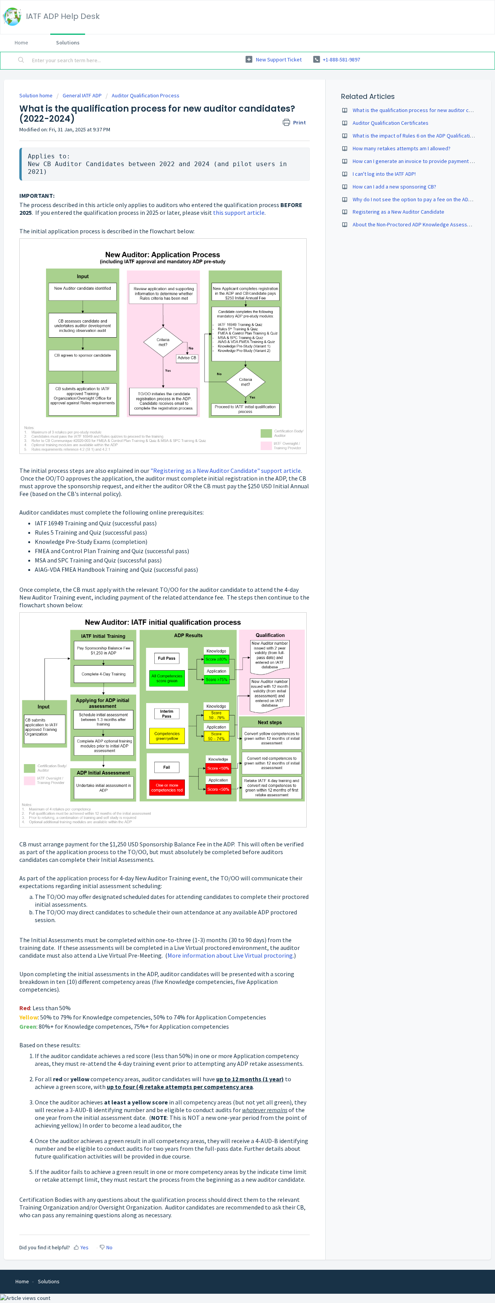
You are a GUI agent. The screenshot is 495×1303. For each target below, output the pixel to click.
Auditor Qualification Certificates (390, 122)
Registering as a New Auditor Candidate (398, 211)
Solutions (68, 42)
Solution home (36, 95)
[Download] (233, 567)
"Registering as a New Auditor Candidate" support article (225, 470)
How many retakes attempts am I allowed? (402, 148)
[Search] (21, 60)
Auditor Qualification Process (145, 95)
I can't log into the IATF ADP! (384, 173)
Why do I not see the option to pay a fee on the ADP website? (423, 199)
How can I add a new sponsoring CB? (394, 186)
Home (21, 42)
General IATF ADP (82, 95)
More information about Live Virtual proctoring (230, 955)
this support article (239, 212)
